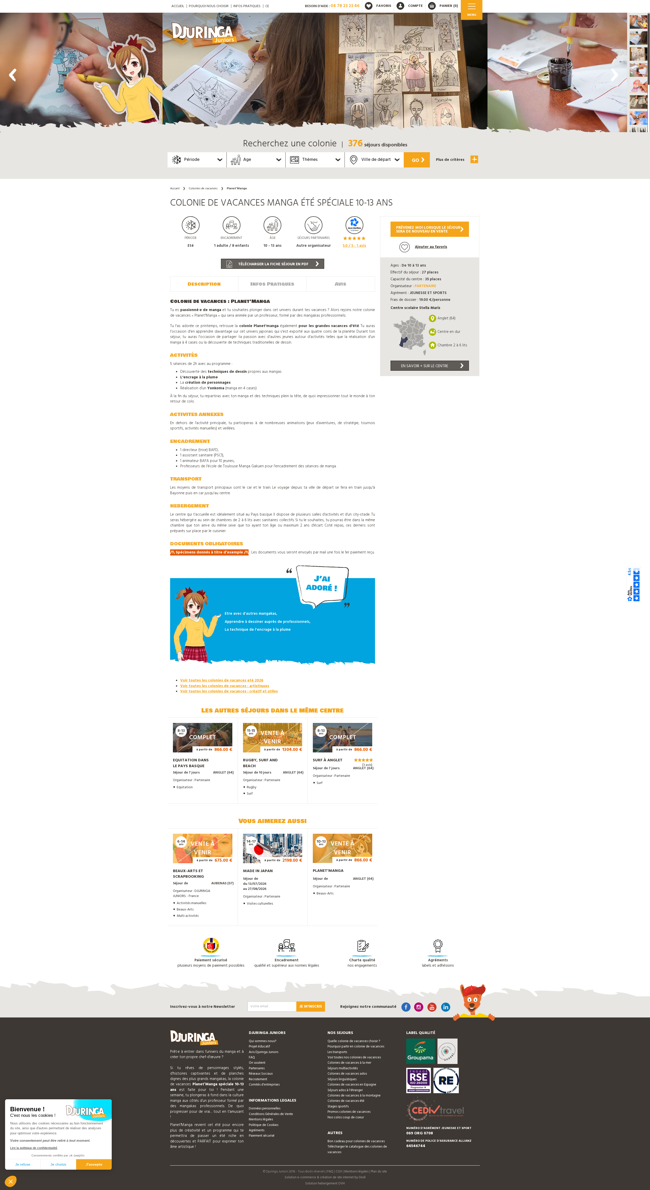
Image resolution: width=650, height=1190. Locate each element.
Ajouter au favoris (431, 247)
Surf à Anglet (328, 760)
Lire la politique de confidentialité (33, 1148)
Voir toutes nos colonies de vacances (354, 1057)
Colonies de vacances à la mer (349, 1062)
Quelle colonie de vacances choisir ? (354, 1041)
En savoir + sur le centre (424, 366)
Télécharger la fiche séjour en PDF (272, 264)
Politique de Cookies (263, 1125)
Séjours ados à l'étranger (345, 1090)
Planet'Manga (328, 871)
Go (415, 161)
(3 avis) (367, 765)
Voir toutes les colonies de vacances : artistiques (224, 686)
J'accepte (94, 1164)
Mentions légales (261, 1119)
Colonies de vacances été (346, 1101)
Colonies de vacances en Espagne (352, 1084)
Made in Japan (258, 871)
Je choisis (58, 1164)
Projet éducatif (259, 1046)
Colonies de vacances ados (347, 1073)
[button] (638, 22)
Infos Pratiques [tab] (272, 284)
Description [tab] (204, 284)
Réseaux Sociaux (261, 1073)
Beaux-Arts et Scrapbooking (188, 874)
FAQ (252, 1057)
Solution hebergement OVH (325, 1183)
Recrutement (258, 1079)
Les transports (337, 1052)
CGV (339, 1171)
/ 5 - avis (354, 246)
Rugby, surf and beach (260, 763)
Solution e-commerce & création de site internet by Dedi (325, 1177)
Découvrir (197, 745)
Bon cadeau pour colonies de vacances (356, 1141)
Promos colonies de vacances (349, 1112)
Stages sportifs (338, 1106)
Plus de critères (450, 160)
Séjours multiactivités (343, 1068)
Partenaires (257, 1068)
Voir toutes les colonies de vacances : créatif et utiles (229, 691)
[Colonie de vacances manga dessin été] (81, 74)
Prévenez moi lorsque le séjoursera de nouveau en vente (428, 230)
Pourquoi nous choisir (209, 6)
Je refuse (22, 1164)
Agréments (256, 1130)
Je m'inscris (310, 1006)
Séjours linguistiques (342, 1079)
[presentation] (13, 75)
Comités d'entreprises (264, 1084)
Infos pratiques (247, 6)
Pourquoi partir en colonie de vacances (356, 1046)
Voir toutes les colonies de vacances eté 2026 (221, 680)
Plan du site (379, 1171)
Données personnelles (264, 1108)
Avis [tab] (340, 284)
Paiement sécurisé (261, 1135)
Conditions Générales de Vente (271, 1114)
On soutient (257, 1062)
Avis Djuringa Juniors (263, 1052)
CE (267, 6)
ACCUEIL (177, 6)
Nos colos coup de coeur (346, 1117)
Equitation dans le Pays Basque (191, 763)
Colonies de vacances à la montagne (354, 1095)
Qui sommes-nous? (262, 1041)
